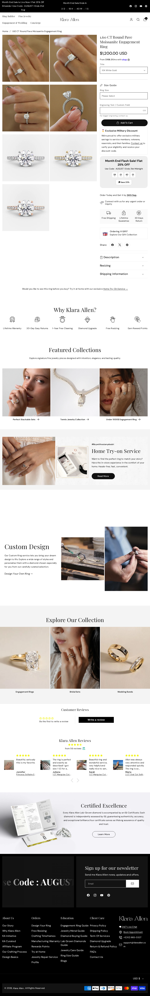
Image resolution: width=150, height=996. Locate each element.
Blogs (64, 960)
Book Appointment (133, 932)
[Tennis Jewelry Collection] (75, 392)
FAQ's (93, 951)
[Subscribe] (132, 883)
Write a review (96, 719)
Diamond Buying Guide (74, 936)
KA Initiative (9, 936)
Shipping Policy (99, 930)
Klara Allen (18, 988)
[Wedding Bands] (125, 658)
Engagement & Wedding (14, 22)
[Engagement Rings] (25, 658)
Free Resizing (39, 930)
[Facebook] (112, 245)
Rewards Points (40, 946)
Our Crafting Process (14, 951)
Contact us (137, 143)
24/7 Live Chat (129, 926)
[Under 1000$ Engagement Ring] (124, 392)
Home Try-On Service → (115, 288)
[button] (8, 16)
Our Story (8, 925)
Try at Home (38, 951)
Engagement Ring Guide (75, 925)
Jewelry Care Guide (72, 950)
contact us (123, 116)
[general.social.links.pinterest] (127, 245)
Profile (35, 962)
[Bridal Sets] (75, 658)
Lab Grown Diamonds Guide (73, 943)
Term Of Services (100, 936)
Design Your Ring (41, 925)
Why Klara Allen (11, 930)
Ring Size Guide (70, 955)
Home (5, 31)
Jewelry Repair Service (44, 957)
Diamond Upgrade (100, 941)
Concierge (35, 22)
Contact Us (96, 957)
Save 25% (125, 182)
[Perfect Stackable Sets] (26, 392)
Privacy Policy (98, 925)
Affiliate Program (12, 946)
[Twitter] (120, 245)
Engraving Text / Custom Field (115, 105)
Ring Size (104, 90)
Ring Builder (8, 16)
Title (102, 64)
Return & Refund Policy (103, 946)
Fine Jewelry (24, 16)
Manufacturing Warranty (45, 941)
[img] (75, 745)
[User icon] (131, 19)
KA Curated (9, 941)
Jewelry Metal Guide (73, 930)
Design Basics (10, 957)
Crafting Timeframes (43, 936)
